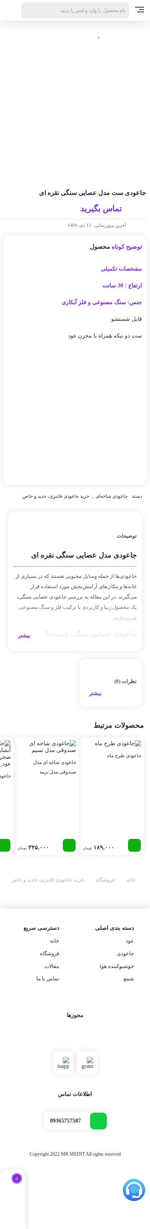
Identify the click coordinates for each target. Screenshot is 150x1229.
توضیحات (127, 536)
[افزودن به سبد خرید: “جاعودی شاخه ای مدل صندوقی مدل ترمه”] (69, 845)
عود (130, 941)
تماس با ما (47, 979)
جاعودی (125, 953)
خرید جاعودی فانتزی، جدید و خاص (55, 496)
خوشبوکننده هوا (117, 966)
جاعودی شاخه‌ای (112, 496)
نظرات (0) (125, 681)
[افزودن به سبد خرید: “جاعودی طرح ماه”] (134, 845)
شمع (129, 979)
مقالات (51, 966)
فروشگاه (105, 880)
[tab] (75, 581)
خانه (131, 880)
